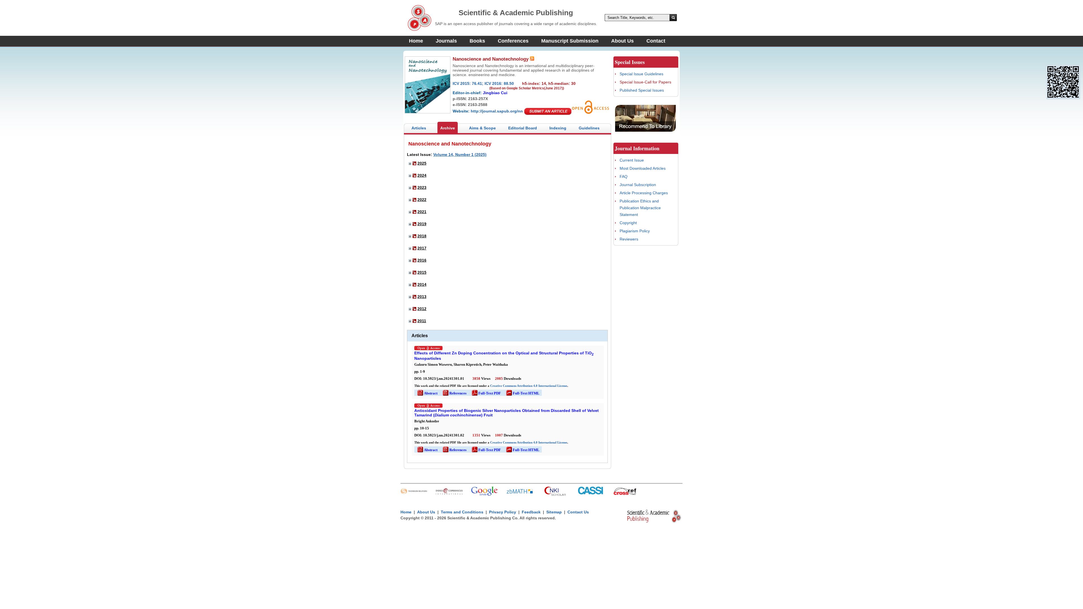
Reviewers (629, 239)
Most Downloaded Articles (643, 168)
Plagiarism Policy (635, 231)
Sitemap (554, 512)
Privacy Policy (502, 512)
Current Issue (632, 160)
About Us (622, 41)
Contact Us (578, 512)
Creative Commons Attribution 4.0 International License (528, 385)
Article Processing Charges (644, 193)
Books (477, 41)
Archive (447, 128)
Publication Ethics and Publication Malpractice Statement (640, 208)
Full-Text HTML (522, 393)
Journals (446, 41)
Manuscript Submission (569, 41)
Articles (418, 128)
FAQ (624, 176)
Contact (655, 41)
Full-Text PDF (486, 393)
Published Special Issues (642, 90)
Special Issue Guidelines (641, 74)
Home (416, 41)
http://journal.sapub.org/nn (497, 111)
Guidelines (589, 128)
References (454, 393)
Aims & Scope (482, 128)
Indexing (557, 128)
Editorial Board (522, 128)
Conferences (513, 41)
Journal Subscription (638, 184)
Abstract (427, 393)
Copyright (628, 222)
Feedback (531, 512)
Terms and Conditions (462, 512)
